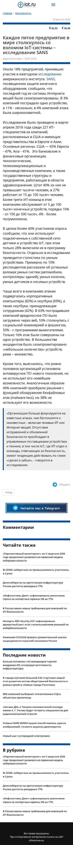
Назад (8, 492)
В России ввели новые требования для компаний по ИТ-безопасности (35, 610)
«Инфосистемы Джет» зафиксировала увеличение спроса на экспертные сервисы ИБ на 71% (34, 597)
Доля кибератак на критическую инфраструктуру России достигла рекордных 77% (33, 584)
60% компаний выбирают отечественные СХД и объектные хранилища (32, 695)
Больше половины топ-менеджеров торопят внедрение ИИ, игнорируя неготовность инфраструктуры (30, 665)
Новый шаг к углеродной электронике (26, 736)
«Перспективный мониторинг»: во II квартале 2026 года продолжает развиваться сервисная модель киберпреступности (34, 557)
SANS (50, 79)
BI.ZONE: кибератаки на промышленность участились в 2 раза (36, 571)
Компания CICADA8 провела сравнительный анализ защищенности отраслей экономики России (35, 639)
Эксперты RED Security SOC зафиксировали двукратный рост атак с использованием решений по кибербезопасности (36, 624)
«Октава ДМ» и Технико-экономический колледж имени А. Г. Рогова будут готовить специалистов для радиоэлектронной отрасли (35, 710)
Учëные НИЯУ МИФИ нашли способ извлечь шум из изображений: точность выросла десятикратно (34, 724)
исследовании (49, 74)
